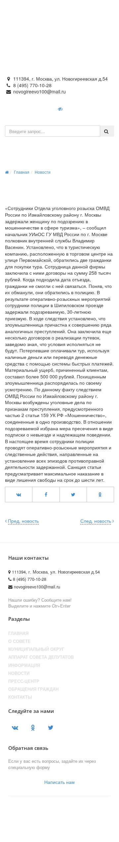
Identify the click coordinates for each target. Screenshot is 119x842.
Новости (43, 172)
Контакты (20, 697)
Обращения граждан (33, 689)
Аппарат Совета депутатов (41, 657)
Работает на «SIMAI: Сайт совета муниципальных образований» (58, 830)
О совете (19, 641)
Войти (82, 108)
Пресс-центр (23, 681)
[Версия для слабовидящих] (61, 109)
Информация (24, 665)
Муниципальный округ (36, 649)
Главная (21, 172)
